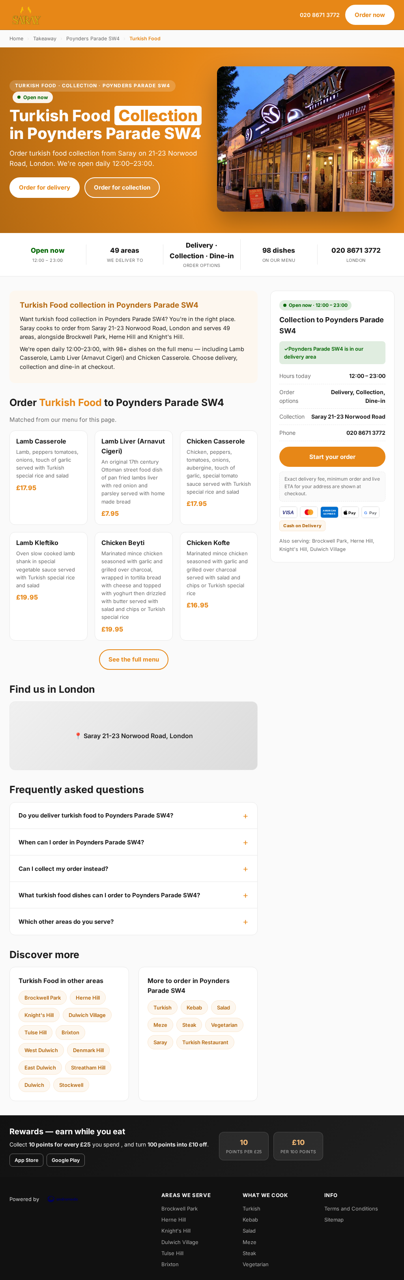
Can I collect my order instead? (63, 868)
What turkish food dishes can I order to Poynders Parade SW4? (109, 895)
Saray (160, 1042)
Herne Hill (88, 997)
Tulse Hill (35, 1032)
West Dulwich (41, 1050)
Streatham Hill (88, 1067)
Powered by (24, 1199)
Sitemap (334, 1219)
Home (16, 38)
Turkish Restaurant (205, 1042)
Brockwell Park (42, 997)
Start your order (332, 456)
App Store (26, 1160)
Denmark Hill (88, 1050)
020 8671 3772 (320, 14)
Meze (160, 1025)
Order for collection (122, 187)
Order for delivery (44, 187)
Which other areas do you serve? (66, 921)
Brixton (70, 1032)
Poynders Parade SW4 (93, 38)
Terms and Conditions (351, 1208)
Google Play (66, 1160)
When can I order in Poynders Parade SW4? (81, 842)
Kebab (194, 1007)
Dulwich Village (87, 1015)
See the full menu (133, 659)
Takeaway (44, 38)
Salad (223, 1007)
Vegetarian (224, 1025)
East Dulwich (40, 1067)
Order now (370, 15)
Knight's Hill (39, 1015)
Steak (189, 1025)
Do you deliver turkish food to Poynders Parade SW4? (96, 815)
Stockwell (71, 1085)
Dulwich (34, 1085)
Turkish (162, 1007)
